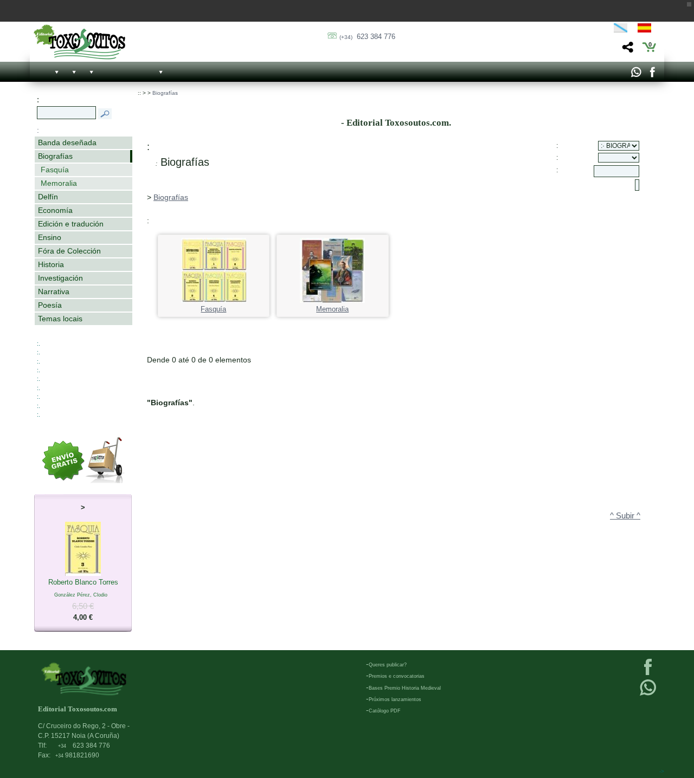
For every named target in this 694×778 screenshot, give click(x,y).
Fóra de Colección (69, 251)
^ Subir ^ (625, 515)
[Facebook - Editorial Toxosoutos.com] (652, 74)
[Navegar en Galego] (620, 30)
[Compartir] (626, 50)
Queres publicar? (388, 664)
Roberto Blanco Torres (83, 599)
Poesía (50, 305)
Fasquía (55, 169)
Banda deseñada (67, 142)
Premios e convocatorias (397, 676)
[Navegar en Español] (647, 30)
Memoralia (59, 183)
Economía (55, 210)
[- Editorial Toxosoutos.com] (79, 42)
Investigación (60, 278)
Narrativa (53, 291)
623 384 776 (367, 37)
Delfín (48, 196)
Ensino (49, 237)
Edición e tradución (71, 223)
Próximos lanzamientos (395, 699)
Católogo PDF (385, 711)
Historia (51, 264)
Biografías (55, 156)
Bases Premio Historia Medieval (405, 688)
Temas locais (60, 318)
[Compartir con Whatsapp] (635, 74)
